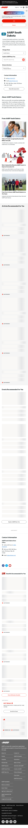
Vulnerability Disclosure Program (9, 815)
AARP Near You (5, 772)
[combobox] (14, 60)
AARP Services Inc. (18, 778)
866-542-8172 (11, 78)
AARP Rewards (5, 765)
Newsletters (17, 759)
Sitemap (3, 805)
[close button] (26, 11)
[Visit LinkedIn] (14, 821)
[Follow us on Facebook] (3, 565)
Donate (3, 756)
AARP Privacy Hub (10, 805)
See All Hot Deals (14, 711)
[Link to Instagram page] (11, 821)
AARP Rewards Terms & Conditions (9, 810)
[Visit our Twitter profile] (6, 565)
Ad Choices (20, 815)
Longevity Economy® (6, 799)
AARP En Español (18, 756)
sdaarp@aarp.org (13, 81)
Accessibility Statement (7, 808)
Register (17, 7)
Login (21, 7)
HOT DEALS (7, 703)
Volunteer (4, 759)
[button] (26, 7)
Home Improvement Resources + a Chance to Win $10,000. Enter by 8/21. (10, 2)
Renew (14, 25)
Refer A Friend (17, 762)
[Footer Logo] (14, 742)
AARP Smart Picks (6, 769)
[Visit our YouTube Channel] (10, 565)
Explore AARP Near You (8, 56)
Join (14, 21)
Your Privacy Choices (6, 818)
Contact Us (16, 753)
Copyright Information (7, 813)
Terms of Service (19, 805)
